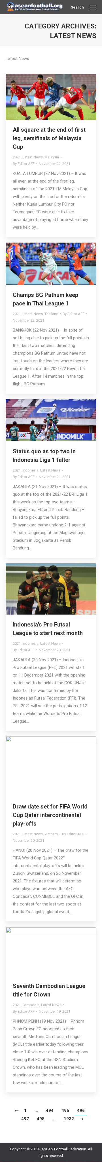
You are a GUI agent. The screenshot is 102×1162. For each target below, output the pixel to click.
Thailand (51, 314)
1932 (69, 1118)
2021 (17, 157)
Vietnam (51, 834)
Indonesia (30, 470)
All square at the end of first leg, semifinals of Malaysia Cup (49, 138)
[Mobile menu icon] (93, 7)
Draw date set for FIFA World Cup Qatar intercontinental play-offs (50, 815)
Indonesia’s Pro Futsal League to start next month (48, 628)
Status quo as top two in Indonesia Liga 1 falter (44, 455)
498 (40, 1118)
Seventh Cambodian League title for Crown (49, 990)
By (24, 164)
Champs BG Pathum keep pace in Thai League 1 (45, 299)
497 (25, 1118)
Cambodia (30, 1005)
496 (81, 1110)
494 (50, 1110)
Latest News (32, 157)
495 (65, 1110)
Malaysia (51, 157)
